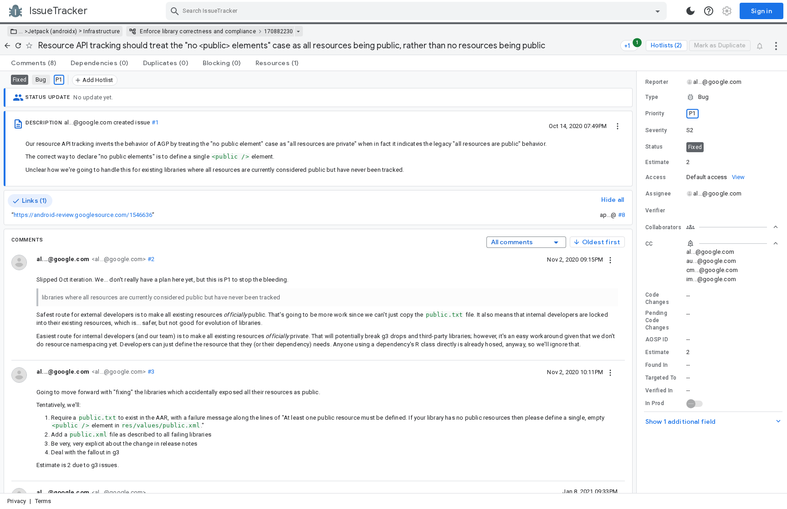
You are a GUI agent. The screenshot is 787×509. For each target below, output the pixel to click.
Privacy (16, 501)
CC (649, 244)
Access (655, 177)
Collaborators (663, 227)
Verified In (659, 390)
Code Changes (657, 298)
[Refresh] (18, 45)
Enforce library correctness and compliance (198, 31)
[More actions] (776, 45)
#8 (621, 214)
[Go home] (7, 45)
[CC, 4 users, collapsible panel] (732, 243)
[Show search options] (657, 10)
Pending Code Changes (657, 320)
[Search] (174, 10)
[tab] (33, 63)
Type (651, 97)
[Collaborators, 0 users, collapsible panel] (732, 227)
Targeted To (660, 378)
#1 (155, 122)
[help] (709, 11)
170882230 (278, 31)
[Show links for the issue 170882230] (298, 31)
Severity (656, 130)
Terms (43, 501)
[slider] (638, 282)
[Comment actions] (610, 259)
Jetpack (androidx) (52, 31)
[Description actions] (617, 125)
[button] (23, 31)
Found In (656, 365)
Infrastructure (101, 31)
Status (654, 147)
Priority (654, 113)
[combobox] (417, 10)
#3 (150, 371)
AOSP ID (656, 339)
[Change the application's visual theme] (690, 11)
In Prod (654, 403)
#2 (150, 259)
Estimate (657, 352)
